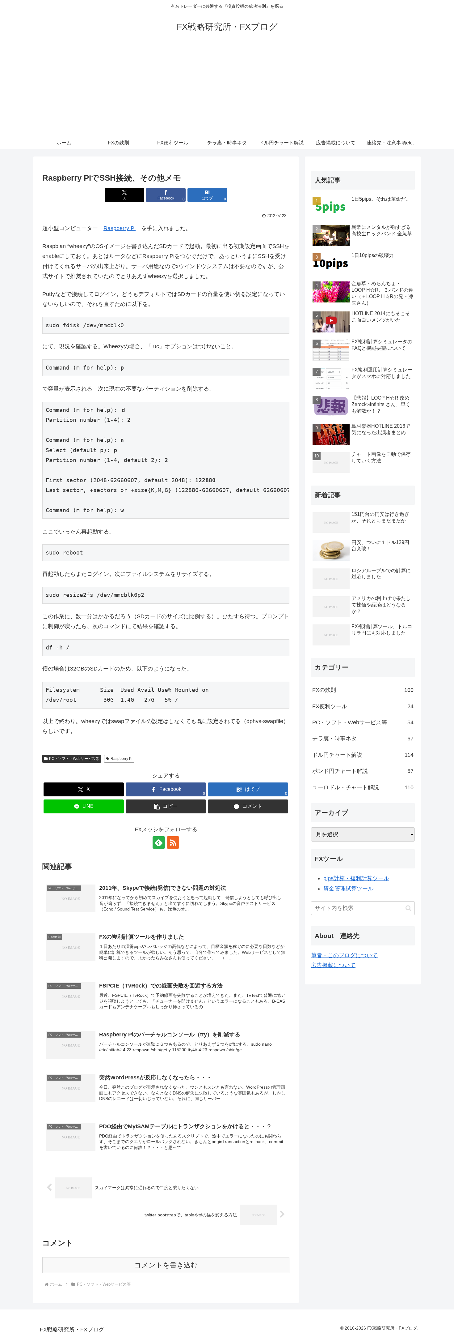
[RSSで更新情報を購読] (173, 842)
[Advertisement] (227, 90)
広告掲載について (333, 965)
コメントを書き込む (166, 1265)
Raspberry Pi (119, 228)
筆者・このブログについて (344, 955)
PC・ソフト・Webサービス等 (74, 758)
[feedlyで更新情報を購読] (159, 842)
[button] (166, 806)
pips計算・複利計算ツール (356, 878)
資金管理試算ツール (348, 888)
